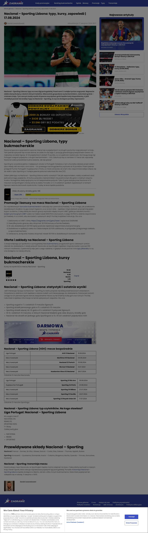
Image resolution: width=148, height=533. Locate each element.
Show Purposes (131, 523)
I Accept (131, 516)
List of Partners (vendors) (75, 522)
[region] (74, 520)
